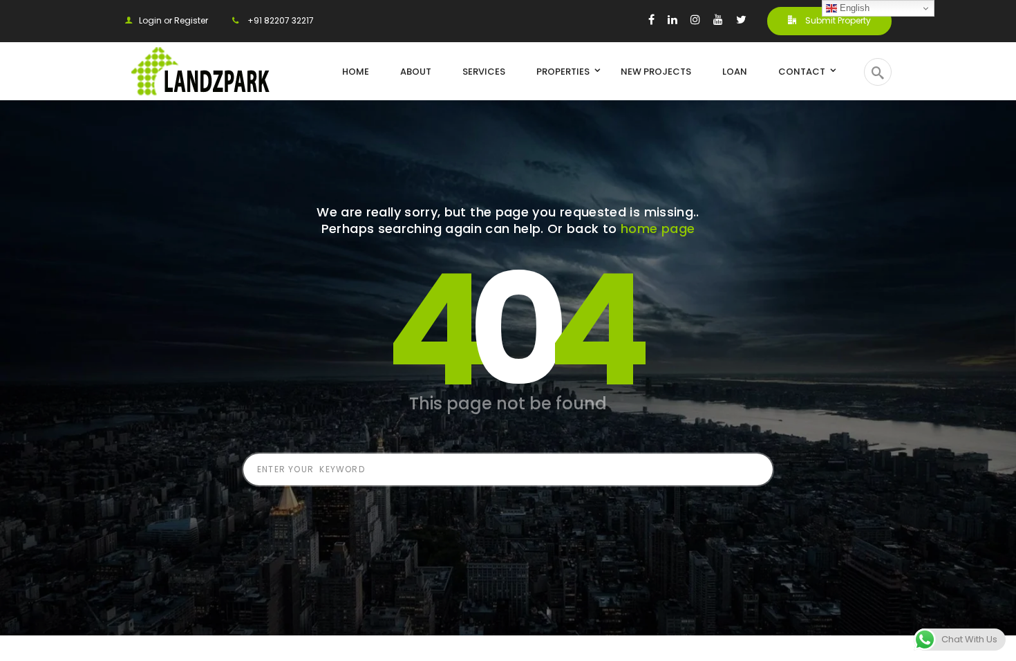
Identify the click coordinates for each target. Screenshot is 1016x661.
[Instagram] (695, 19)
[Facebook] (651, 19)
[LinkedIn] (672, 19)
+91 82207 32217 (279, 20)
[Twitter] (741, 19)
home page (658, 228)
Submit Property (837, 20)
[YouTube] (718, 19)
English (853, 8)
